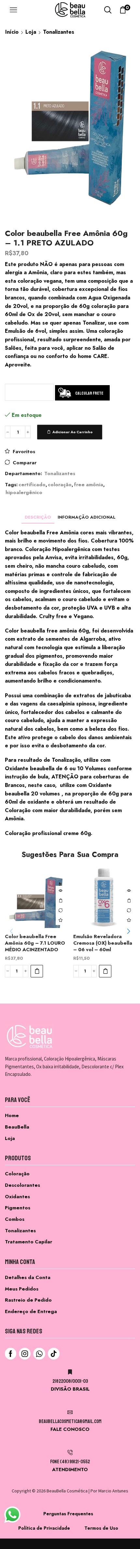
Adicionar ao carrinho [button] (60, 900)
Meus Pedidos (21, 1288)
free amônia (88, 484)
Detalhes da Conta (27, 1277)
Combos (14, 1219)
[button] (37, 971)
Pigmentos (17, 1207)
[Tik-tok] (54, 1354)
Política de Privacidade (44, 1528)
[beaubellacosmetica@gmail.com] (70, 1412)
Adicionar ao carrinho (72, 432)
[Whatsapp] (39, 1354)
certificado (32, 484)
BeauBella (17, 1127)
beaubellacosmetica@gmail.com (70, 1421)
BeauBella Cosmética (67, 1491)
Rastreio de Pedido (28, 1300)
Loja (30, 32)
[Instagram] (25, 1354)
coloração (60, 484)
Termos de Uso (101, 1528)
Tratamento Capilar (28, 1241)
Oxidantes (17, 1196)
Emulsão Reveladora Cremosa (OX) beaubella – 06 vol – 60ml (102, 943)
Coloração (17, 1173)
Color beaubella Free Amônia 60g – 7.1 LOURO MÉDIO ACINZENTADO (35, 943)
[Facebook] (10, 1354)
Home (12, 1115)
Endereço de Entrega (31, 1311)
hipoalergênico (24, 492)
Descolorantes (22, 1185)
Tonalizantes (58, 32)
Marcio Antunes (113, 1491)
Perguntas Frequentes (68, 1513)
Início (12, 32)
